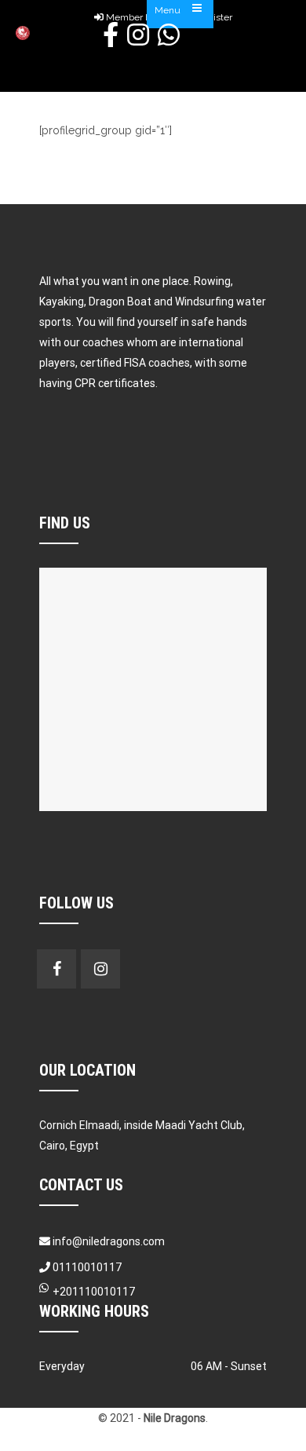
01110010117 (86, 1267)
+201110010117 (94, 1291)
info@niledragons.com (109, 1241)
